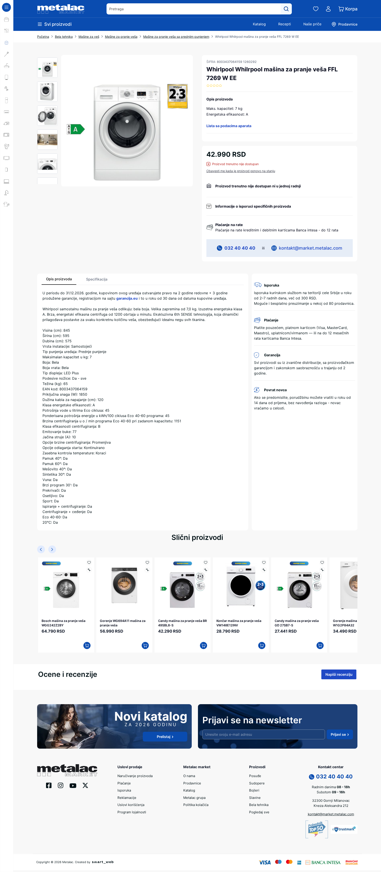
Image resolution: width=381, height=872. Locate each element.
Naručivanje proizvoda (135, 776)
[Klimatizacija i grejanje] (6, 111)
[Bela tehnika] (6, 100)
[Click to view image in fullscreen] (127, 120)
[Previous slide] (41, 549)
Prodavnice (192, 783)
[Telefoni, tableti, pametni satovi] (6, 169)
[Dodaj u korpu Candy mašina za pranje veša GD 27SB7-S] (320, 645)
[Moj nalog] (328, 9)
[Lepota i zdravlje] (6, 146)
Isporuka (124, 790)
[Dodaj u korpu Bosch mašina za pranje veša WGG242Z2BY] (87, 645)
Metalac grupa (194, 798)
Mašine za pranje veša (121, 36)
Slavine (255, 798)
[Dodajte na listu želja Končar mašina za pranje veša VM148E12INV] (264, 562)
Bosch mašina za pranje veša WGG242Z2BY (63, 623)
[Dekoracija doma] (6, 192)
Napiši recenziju (339, 674)
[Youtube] (73, 785)
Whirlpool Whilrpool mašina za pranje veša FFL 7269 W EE (257, 36)
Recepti (284, 24)
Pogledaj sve (259, 812)
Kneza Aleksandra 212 (331, 806)
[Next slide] (52, 549)
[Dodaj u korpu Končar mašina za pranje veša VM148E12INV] (261, 645)
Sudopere (257, 783)
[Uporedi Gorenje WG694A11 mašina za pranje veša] (147, 570)
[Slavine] (6, 88)
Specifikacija (96, 279)
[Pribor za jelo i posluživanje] (6, 30)
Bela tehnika (64, 36)
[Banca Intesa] (323, 862)
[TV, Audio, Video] (6, 158)
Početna (43, 36)
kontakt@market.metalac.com (310, 248)
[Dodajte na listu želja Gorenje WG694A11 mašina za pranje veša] (147, 562)
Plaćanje (124, 783)
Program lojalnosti (131, 812)
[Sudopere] (6, 65)
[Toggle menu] (6, 7)
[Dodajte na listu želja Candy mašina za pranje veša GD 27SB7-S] (322, 562)
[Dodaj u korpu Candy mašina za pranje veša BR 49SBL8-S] (203, 645)
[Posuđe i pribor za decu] (6, 42)
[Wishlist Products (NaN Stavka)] (316, 9)
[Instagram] (60, 785)
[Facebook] (49, 785)
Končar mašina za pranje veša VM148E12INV (238, 623)
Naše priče (312, 24)
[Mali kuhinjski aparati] (6, 134)
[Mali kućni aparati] (6, 123)
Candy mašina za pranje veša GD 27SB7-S (297, 623)
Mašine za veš (89, 36)
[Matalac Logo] (67, 770)
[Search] (286, 8)
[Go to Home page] (61, 9)
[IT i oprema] (6, 181)
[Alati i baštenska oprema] (6, 204)
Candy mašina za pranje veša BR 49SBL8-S (182, 623)
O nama (189, 776)
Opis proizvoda (59, 279)
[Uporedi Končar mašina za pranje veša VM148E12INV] (264, 570)
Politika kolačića (195, 805)
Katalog (259, 24)
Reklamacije (126, 798)
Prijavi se (338, 734)
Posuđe (255, 776)
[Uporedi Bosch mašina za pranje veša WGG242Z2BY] (89, 570)
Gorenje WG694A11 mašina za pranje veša (122, 623)
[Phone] (311, 776)
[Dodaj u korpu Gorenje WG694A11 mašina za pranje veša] (145, 645)
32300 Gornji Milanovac (331, 800)
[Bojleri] (6, 77)
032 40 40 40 (239, 248)
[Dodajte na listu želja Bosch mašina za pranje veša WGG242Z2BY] (89, 562)
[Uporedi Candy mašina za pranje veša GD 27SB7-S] (322, 570)
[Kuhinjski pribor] (6, 54)
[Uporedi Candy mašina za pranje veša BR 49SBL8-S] (205, 570)
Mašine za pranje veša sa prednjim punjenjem (176, 36)
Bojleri (254, 790)
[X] (85, 785)
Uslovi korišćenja (130, 805)
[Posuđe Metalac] (6, 19)
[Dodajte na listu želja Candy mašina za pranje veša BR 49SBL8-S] (205, 562)
